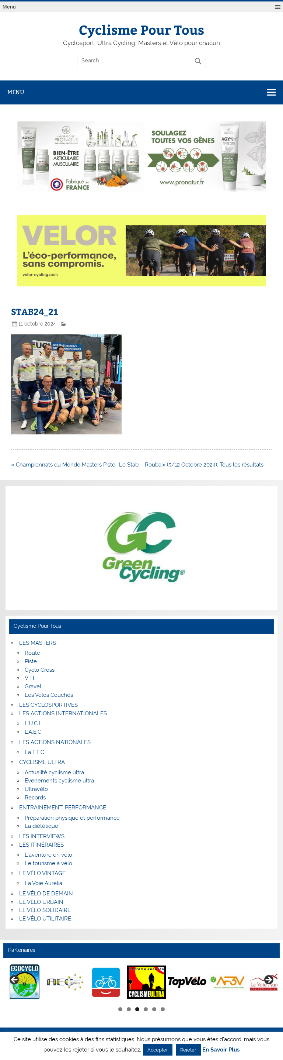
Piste (31, 661)
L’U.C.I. (33, 723)
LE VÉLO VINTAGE (42, 873)
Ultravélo (36, 789)
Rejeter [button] (188, 1050)
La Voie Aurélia (43, 883)
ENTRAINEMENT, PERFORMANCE (62, 807)
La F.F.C (34, 752)
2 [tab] (129, 1009)
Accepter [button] (157, 1050)
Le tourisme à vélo (48, 863)
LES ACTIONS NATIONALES (55, 742)
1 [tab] (120, 1009)
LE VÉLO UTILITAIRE (45, 918)
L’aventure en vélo (48, 854)
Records (35, 797)
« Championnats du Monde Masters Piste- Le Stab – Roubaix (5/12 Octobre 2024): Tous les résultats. (138, 464)
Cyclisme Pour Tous (141, 29)
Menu (9, 7)
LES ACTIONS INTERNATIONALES (63, 713)
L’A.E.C (33, 732)
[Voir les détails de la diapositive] (25, 982)
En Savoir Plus (221, 1050)
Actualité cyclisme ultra (54, 772)
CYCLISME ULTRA (42, 762)
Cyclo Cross (40, 670)
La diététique (41, 826)
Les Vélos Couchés (49, 695)
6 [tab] (163, 1009)
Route (32, 653)
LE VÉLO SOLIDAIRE (45, 910)
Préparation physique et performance (72, 818)
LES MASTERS (37, 643)
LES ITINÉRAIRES (41, 845)
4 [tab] (146, 1009)
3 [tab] (137, 1009)
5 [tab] (154, 1009)
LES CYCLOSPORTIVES (48, 705)
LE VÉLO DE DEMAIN (46, 893)
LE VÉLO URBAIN (41, 902)
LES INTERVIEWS (41, 836)
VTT (30, 678)
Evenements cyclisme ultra (59, 780)
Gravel (33, 686)
